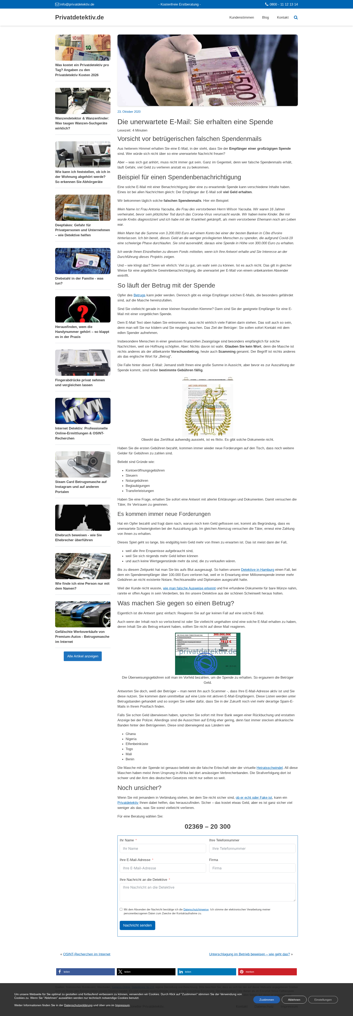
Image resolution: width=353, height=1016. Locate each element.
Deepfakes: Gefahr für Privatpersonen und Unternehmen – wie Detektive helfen (82, 230)
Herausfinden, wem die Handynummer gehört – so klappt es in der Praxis (82, 332)
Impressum (122, 1005)
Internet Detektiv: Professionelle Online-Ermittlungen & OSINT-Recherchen (81, 433)
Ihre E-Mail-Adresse (135, 860)
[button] (85, 971)
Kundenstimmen (241, 17)
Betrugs (139, 295)
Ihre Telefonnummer (224, 840)
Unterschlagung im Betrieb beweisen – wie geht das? (249, 954)
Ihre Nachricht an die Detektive (143, 880)
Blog (265, 17)
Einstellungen (323, 999)
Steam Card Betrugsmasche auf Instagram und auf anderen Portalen (81, 487)
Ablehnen (294, 999)
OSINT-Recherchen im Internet (86, 954)
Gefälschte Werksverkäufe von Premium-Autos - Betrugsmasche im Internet (82, 637)
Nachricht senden (137, 925)
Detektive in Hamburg (257, 570)
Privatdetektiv (128, 803)
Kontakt (283, 17)
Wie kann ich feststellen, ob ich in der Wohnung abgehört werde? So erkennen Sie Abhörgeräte (82, 177)
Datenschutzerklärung (78, 1005)
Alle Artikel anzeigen (82, 656)
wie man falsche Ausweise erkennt (189, 588)
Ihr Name (127, 840)
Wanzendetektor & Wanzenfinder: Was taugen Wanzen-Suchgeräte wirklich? (82, 123)
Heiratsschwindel (270, 768)
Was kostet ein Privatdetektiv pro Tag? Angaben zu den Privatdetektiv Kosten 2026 (82, 70)
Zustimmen (266, 999)
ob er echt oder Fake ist (254, 797)
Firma (213, 860)
